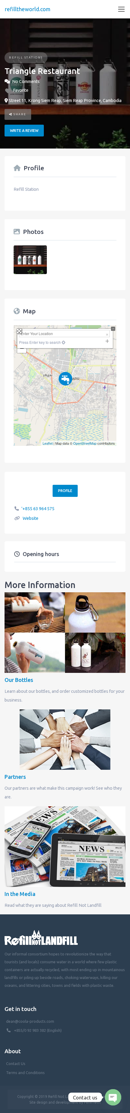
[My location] (65, 433)
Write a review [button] (24, 131)
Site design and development (53, 1102)
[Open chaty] (113, 1097)
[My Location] (63, 342)
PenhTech (92, 1102)
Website (30, 518)
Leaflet (48, 443)
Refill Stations (26, 57)
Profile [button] (65, 491)
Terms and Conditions (25, 1072)
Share (19, 114)
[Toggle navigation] (121, 9)
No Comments (26, 81)
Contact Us (15, 1063)
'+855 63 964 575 (37, 508)
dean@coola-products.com (30, 1021)
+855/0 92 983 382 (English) (38, 1030)
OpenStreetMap (84, 443)
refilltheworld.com (27, 9)
